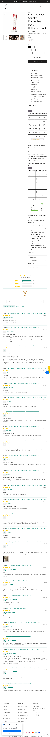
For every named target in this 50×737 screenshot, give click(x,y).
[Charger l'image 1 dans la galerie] (6, 37)
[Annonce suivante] (47, 1)
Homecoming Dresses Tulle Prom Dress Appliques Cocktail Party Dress (22, 327)
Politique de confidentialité (13, 736)
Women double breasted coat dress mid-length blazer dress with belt (22, 649)
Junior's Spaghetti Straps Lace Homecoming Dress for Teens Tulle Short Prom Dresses (26, 313)
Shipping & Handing (7, 712)
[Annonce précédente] (2, 1)
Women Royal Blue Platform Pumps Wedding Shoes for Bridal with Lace (23, 622)
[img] (25, 276)
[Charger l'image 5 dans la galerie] (22, 37)
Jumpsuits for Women (22, 712)
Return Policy (6, 715)
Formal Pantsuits (21, 709)
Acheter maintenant (37, 61)
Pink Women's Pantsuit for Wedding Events (16, 608)
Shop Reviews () (20, 306)
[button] (2, 6)
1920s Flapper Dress (22, 721)
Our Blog (5, 709)
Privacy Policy (6, 721)
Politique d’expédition (33, 736)
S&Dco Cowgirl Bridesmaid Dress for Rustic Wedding (18, 565)
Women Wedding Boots (23, 718)
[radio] (29, 40)
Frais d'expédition (31, 33)
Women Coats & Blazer (22, 706)
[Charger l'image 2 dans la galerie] (11, 37)
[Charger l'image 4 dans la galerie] (16, 37)
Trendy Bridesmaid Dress (23, 715)
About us (5, 706)
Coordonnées (40, 736)
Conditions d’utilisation (24, 736)
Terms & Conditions (7, 718)
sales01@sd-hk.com (37, 716)
